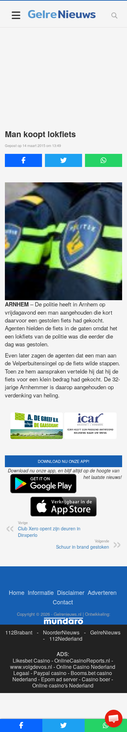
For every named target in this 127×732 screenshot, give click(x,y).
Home (16, 592)
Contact (63, 601)
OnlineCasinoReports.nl (82, 660)
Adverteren (102, 592)
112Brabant (18, 632)
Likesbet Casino (31, 660)
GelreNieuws (105, 632)
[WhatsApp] (103, 160)
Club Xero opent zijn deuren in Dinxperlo (49, 529)
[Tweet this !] (63, 160)
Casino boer (96, 679)
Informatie (41, 592)
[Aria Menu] (16, 15)
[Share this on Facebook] (23, 160)
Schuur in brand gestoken (82, 544)
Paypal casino (50, 673)
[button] (113, 718)
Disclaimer (70, 592)
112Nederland (65, 638)
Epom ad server (59, 679)
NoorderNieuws (61, 632)
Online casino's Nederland (62, 685)
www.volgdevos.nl (31, 666)
